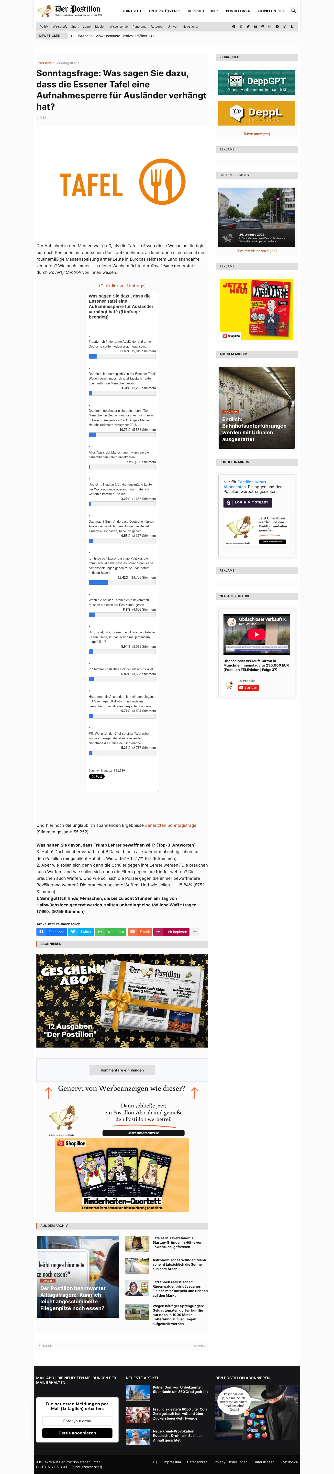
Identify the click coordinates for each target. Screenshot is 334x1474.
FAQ (154, 1462)
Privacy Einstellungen (230, 1462)
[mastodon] (262, 26)
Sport (74, 26)
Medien (100, 26)
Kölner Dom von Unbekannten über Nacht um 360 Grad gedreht (180, 1389)
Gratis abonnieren (77, 1433)
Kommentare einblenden (122, 1070)
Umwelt (173, 26)
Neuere (47, 1346)
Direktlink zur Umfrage (122, 285)
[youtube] (277, 26)
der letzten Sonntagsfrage (170, 825)
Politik (44, 26)
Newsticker (190, 26)
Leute (87, 26)
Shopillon (266, 11)
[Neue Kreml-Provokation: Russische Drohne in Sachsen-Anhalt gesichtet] (138, 1437)
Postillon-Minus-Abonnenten (245, 484)
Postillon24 (238, 11)
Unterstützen (163, 11)
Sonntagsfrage (67, 63)
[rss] (292, 26)
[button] (282, 11)
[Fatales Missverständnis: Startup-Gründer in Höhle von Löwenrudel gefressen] (137, 1244)
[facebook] (233, 26)
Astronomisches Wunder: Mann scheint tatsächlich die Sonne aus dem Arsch (179, 1264)
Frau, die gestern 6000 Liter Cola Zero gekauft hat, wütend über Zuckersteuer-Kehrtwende (180, 1413)
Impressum (172, 1462)
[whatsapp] (241, 26)
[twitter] (248, 26)
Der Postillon (201, 11)
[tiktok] (284, 26)
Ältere (198, 1346)
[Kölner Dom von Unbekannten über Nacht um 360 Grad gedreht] (138, 1393)
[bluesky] (255, 26)
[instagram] (269, 26)
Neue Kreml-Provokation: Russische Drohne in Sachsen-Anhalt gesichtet (178, 1435)
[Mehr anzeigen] (195, 932)
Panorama (139, 26)
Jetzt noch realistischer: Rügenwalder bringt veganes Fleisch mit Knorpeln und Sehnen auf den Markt (180, 1288)
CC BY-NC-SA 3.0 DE (53, 1467)
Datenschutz (197, 1462)
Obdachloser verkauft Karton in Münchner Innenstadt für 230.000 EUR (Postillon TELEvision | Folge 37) (256, 665)
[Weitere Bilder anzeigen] (257, 251)
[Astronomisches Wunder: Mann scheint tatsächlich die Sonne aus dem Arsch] (137, 1266)
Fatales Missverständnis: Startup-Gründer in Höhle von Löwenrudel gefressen (177, 1242)
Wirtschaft (60, 26)
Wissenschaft (119, 26)
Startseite (132, 11)
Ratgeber (157, 26)
